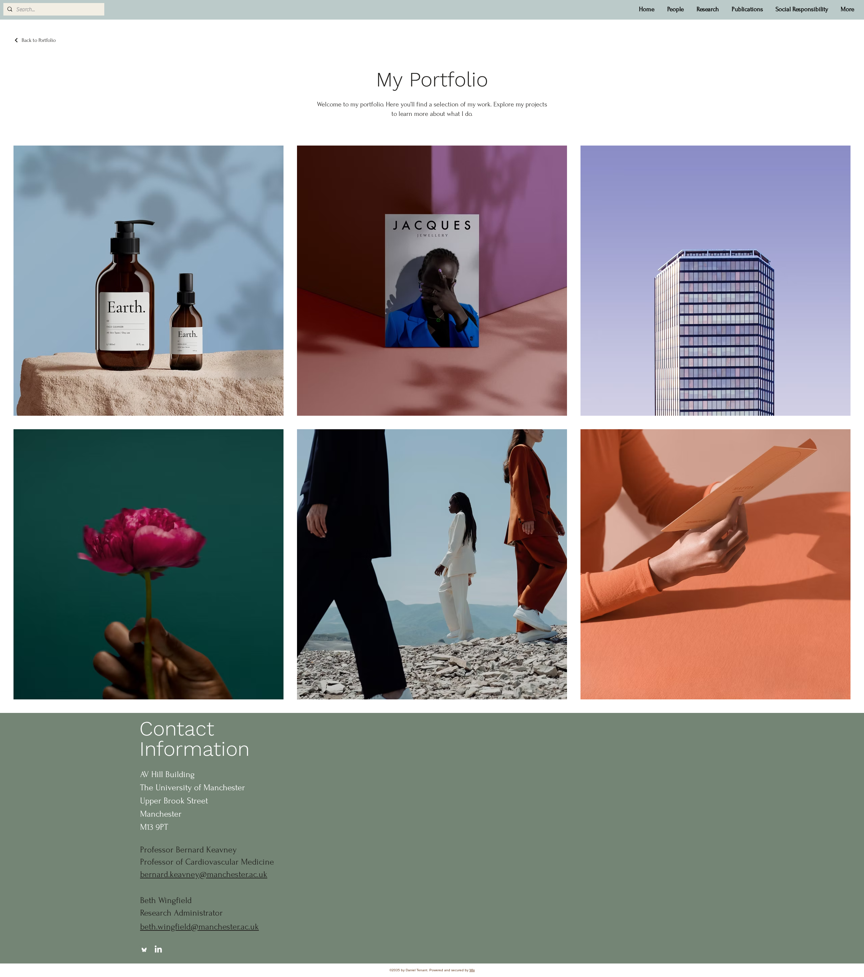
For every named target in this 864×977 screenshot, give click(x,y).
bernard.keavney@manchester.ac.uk (203, 874)
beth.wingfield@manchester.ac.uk (199, 926)
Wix (472, 970)
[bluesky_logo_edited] (144, 949)
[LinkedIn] (158, 949)
